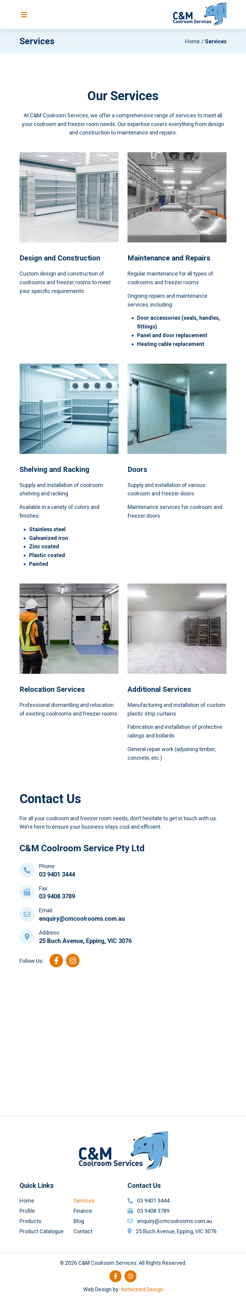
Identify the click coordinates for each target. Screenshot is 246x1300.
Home (192, 41)
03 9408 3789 (57, 896)
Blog (79, 1221)
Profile (27, 1211)
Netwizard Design (142, 1289)
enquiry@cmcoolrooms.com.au (82, 918)
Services (84, 1200)
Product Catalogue (42, 1231)
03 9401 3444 (57, 874)
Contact (83, 1231)
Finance (83, 1211)
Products (30, 1221)
